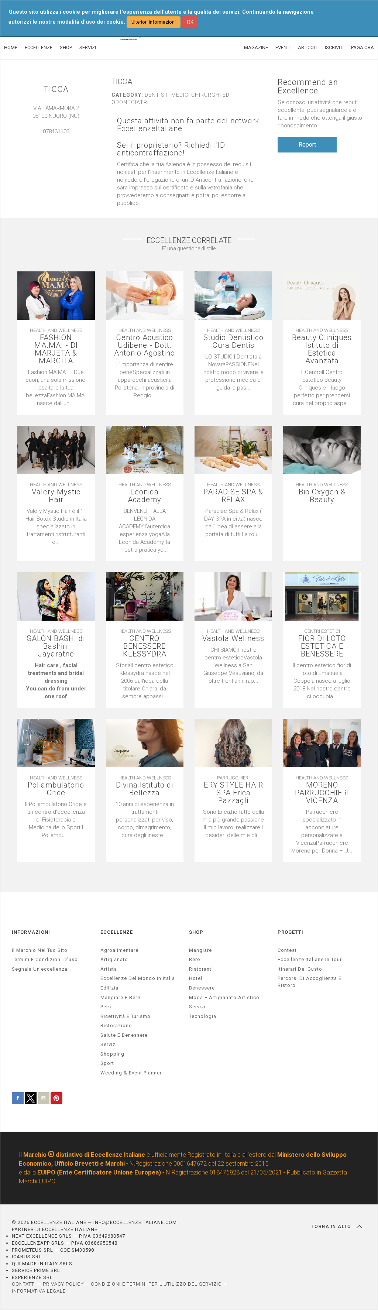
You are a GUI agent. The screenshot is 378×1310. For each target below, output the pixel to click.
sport (107, 1063)
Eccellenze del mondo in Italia (137, 978)
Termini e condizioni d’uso (45, 959)
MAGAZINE (256, 47)
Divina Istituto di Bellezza (144, 789)
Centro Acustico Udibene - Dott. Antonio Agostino (144, 345)
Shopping (112, 1054)
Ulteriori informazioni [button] (153, 22)
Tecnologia (202, 1016)
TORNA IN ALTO (332, 1226)
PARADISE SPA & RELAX (233, 496)
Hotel (195, 978)
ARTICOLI (307, 47)
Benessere (202, 988)
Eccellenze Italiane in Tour (310, 959)
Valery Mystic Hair (56, 496)
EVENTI (283, 47)
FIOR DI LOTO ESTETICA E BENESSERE (322, 646)
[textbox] (56, 681)
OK (190, 22)
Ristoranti (201, 969)
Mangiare (200, 950)
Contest (287, 950)
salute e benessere (124, 1035)
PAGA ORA (362, 47)
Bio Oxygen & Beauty (322, 496)
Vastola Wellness (233, 638)
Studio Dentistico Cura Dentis (233, 341)
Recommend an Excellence (308, 86)
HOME (10, 47)
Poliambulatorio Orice (56, 789)
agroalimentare (119, 950)
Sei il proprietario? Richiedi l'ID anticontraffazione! (171, 149)
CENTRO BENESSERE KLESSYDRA (144, 646)
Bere (194, 959)
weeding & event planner (131, 1073)
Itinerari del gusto (300, 969)
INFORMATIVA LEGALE (39, 1291)
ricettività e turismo (125, 1016)
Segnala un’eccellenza (40, 969)
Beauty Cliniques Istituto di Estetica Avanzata (322, 349)
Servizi (197, 1006)
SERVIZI (87, 47)
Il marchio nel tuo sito (40, 950)
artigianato (114, 959)
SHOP (66, 47)
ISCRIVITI (334, 47)
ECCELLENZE (38, 47)
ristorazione (116, 1025)
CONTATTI (24, 1284)
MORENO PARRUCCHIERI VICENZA (322, 793)
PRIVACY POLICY (63, 1284)
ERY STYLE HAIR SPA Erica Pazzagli (233, 793)
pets (105, 1006)
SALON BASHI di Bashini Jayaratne (56, 646)
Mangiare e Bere (120, 997)
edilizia (109, 988)
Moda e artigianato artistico (224, 997)
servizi (108, 1044)
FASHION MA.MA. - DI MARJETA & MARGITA (56, 349)
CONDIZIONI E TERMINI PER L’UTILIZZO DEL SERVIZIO (156, 1284)
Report (307, 144)
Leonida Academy (144, 496)
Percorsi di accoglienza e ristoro (309, 981)
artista (108, 969)
